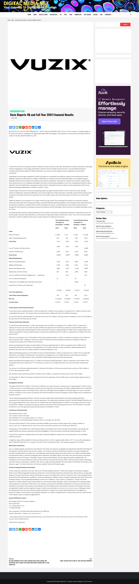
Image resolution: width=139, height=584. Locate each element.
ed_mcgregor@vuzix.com (16, 506)
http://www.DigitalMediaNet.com (105, 233)
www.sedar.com (63, 488)
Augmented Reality (15, 111)
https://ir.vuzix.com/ (15, 425)
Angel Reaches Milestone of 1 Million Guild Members (76, 560)
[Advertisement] (50, 543)
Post (65, 14)
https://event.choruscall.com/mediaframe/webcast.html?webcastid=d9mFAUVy (53, 425)
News (35, 14)
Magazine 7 (81, 581)
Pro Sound (87, 14)
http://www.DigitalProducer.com (105, 228)
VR (61, 14)
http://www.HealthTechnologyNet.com (107, 238)
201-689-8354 (56, 420)
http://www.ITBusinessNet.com (104, 223)
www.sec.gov (74, 488)
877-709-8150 (39, 418)
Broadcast (54, 14)
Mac (71, 14)
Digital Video (43, 14)
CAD (101, 14)
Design (95, 14)
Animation (78, 14)
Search (125, 24)
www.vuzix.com (36, 513)
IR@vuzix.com (27, 513)
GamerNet (108, 14)
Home (29, 14)
